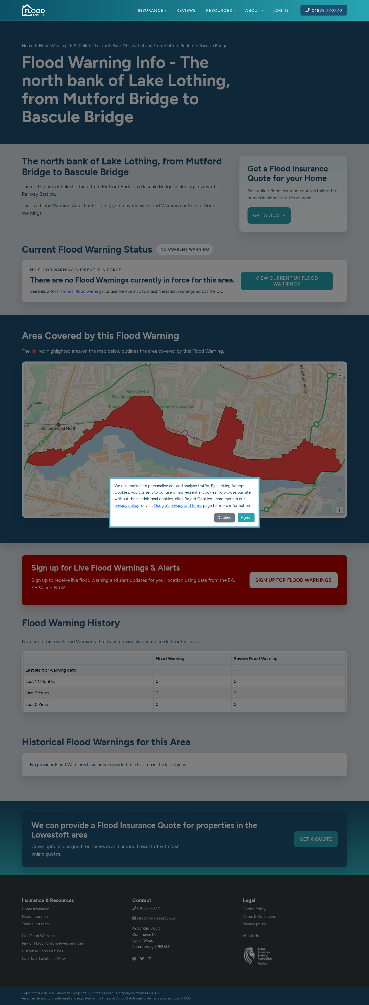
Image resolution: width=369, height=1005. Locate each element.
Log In (280, 10)
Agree (246, 517)
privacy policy (126, 505)
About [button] (252, 10)
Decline (224, 517)
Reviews (186, 10)
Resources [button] (219, 10)
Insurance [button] (151, 10)
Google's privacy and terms (178, 505)
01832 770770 (327, 10)
